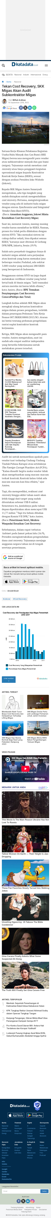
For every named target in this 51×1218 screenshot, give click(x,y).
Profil (42, 1131)
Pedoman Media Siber (14, 1209)
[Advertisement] (25, 1068)
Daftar (44, 1191)
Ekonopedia (44, 1123)
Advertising (30, 1207)
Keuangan (18, 1128)
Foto (41, 1153)
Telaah (29, 1148)
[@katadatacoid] (32, 1201)
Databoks (5, 1174)
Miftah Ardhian (19, 100)
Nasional (17, 75)
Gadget (30, 1136)
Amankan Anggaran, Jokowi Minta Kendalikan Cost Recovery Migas (25, 216)
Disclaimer (43, 1209)
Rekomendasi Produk (12, 355)
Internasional (36, 75)
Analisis (17, 1150)
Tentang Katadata (17, 1207)
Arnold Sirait (13, 591)
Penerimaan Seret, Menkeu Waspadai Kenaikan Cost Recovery (21, 521)
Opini (29, 1150)
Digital (29, 1123)
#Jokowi (6, 599)
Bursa (17, 1131)
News (42, 1145)
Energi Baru (6, 1148)
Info (3, 1161)
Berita (9, 82)
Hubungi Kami (26, 1212)
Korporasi (18, 1133)
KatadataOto (7, 1179)
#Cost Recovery (20, 599)
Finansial (18, 1123)
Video (42, 1142)
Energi (45, 75)
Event (4, 1177)
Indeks (4, 1164)
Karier (38, 1207)
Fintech (30, 1131)
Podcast (43, 1155)
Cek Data (17, 1153)
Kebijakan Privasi (31, 1209)
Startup (29, 1133)
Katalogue (43, 1150)
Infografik (18, 1148)
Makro (17, 1126)
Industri (26, 75)
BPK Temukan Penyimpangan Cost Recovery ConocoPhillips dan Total (20, 293)
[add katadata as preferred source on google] (25, 557)
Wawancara (31, 1153)
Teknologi (31, 1138)
